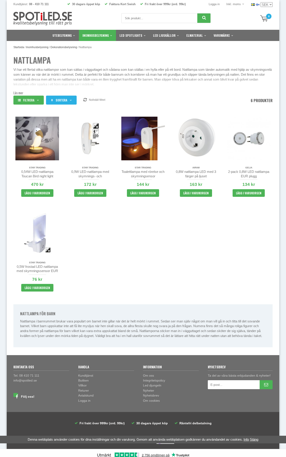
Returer (83, 390)
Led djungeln (152, 385)
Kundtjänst (85, 375)
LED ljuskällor (164, 35)
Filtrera (28, 100)
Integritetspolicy (154, 380)
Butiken (83, 380)
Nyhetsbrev (151, 395)
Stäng (254, 439)
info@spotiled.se (25, 380)
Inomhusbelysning (95, 35)
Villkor (82, 385)
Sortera (61, 100)
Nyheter (148, 390)
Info (246, 439)
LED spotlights (131, 35)
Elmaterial (194, 35)
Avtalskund (86, 395)
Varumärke (222, 35)
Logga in (214, 4)
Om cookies (151, 400)
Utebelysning (62, 35)
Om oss (148, 375)
